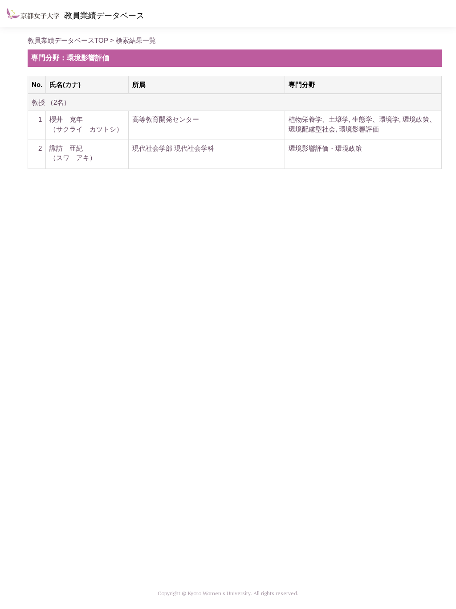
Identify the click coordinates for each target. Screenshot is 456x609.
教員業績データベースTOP (68, 40)
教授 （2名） (51, 102)
